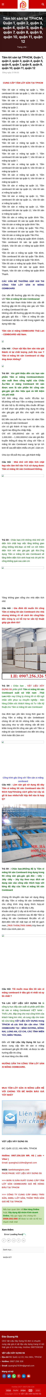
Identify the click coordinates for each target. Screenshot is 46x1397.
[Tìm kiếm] (43, 4)
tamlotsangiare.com (18, 1169)
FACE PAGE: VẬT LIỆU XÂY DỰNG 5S (22, 1173)
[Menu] (3, 4)
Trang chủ (21, 47)
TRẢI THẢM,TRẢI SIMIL (19, 925)
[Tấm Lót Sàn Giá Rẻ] (23, 5)
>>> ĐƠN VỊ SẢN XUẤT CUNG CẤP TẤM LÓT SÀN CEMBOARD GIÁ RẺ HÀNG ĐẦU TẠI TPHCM (23, 1184)
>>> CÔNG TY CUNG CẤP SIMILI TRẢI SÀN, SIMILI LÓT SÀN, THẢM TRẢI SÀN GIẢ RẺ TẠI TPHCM (23, 1198)
